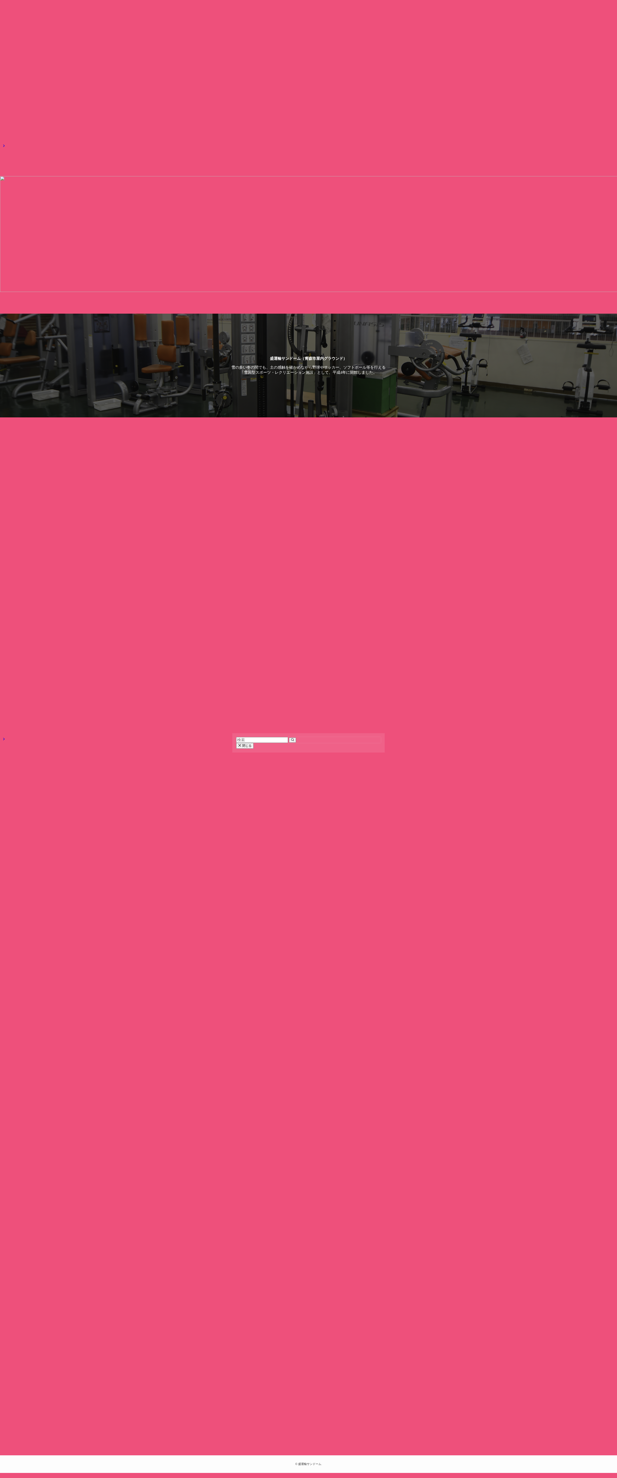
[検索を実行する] (292, 740)
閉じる (246, 745)
